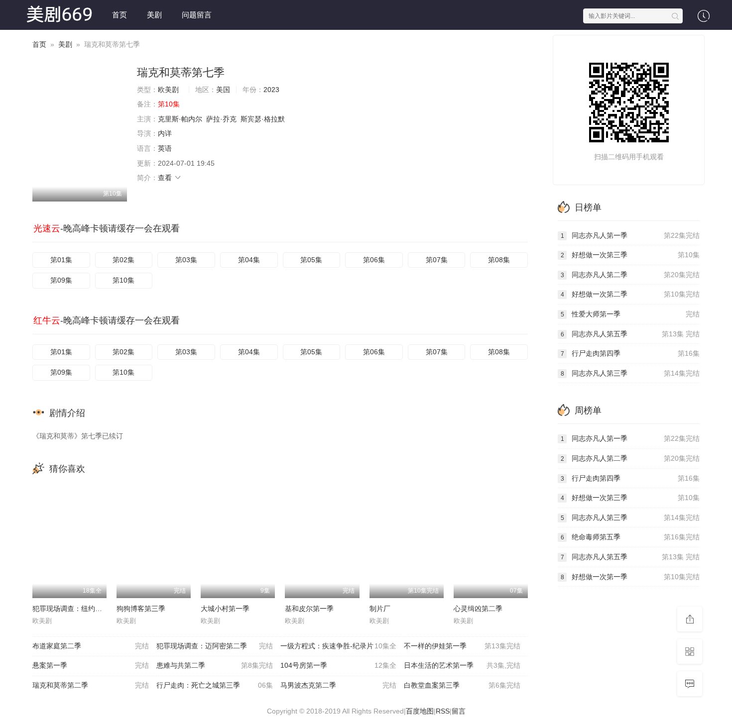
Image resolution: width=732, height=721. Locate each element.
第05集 (311, 260)
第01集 (61, 260)
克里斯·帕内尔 (180, 119)
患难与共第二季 (214, 665)
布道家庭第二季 (90, 646)
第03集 (186, 260)
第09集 (61, 280)
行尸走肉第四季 (630, 353)
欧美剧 (168, 90)
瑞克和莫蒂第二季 (90, 685)
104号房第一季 (338, 665)
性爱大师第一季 (630, 314)
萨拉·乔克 (221, 119)
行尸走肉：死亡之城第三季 (214, 685)
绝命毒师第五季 (630, 537)
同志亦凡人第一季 (630, 235)
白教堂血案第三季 (462, 685)
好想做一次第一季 (630, 577)
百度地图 (420, 711)
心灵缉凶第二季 (478, 609)
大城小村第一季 (225, 609)
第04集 (249, 260)
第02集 (123, 260)
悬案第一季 (90, 665)
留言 (459, 711)
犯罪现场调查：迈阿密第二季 (214, 646)
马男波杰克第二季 (338, 685)
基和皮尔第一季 (309, 609)
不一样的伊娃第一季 (462, 646)
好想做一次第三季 (630, 255)
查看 (166, 178)
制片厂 (379, 609)
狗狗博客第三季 (141, 609)
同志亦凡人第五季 (630, 334)
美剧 (154, 14)
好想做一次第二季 (630, 294)
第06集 (374, 260)
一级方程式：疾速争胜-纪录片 (338, 646)
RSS (443, 711)
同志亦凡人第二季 (630, 275)
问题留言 (197, 14)
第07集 (437, 260)
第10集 (123, 280)
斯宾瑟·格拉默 (263, 119)
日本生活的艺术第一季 (462, 665)
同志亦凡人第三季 (630, 373)
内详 (165, 133)
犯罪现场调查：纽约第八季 (74, 609)
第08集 (499, 260)
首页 (119, 14)
